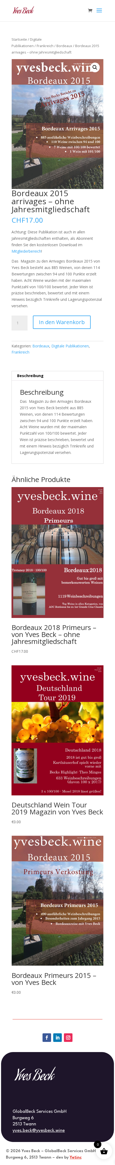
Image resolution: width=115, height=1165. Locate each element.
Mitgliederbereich (26, 251)
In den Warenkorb (62, 322)
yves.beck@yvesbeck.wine (39, 1130)
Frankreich (45, 45)
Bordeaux (64, 45)
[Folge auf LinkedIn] (57, 1037)
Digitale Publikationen (70, 345)
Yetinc (76, 1158)
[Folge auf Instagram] (68, 1037)
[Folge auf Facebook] (47, 1037)
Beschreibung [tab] (30, 375)
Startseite (19, 39)
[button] (95, 67)
